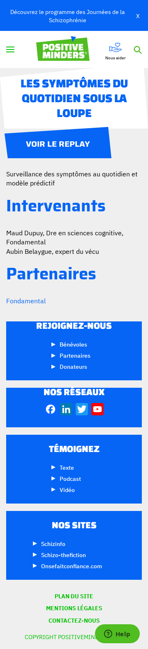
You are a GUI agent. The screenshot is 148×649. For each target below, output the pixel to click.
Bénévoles (73, 344)
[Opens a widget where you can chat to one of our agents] (117, 634)
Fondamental (26, 300)
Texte (67, 467)
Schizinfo (53, 543)
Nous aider (115, 57)
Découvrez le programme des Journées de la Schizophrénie (67, 15)
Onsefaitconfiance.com (71, 565)
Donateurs (73, 366)
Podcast (70, 478)
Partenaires (75, 355)
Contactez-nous (74, 620)
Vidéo (67, 489)
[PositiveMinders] (74, 58)
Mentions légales (74, 608)
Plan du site (74, 596)
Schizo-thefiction (63, 554)
